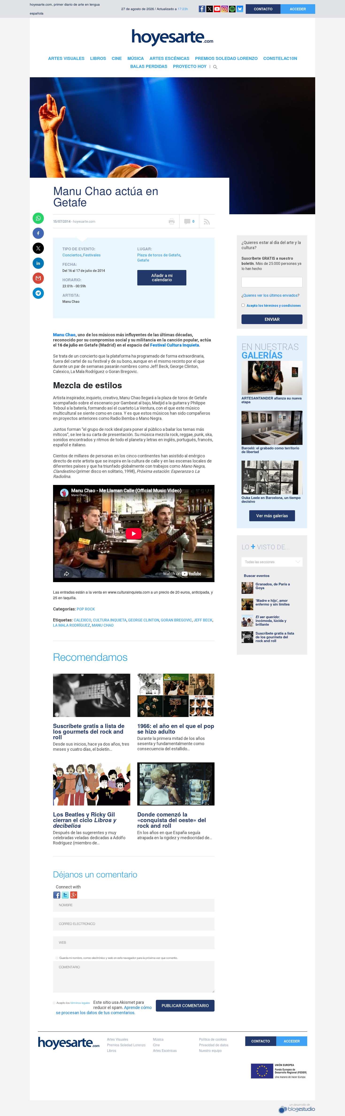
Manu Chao (103, 625)
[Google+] (73, 894)
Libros (111, 1050)
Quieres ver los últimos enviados (270, 295)
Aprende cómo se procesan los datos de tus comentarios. (104, 1010)
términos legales (80, 1003)
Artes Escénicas (165, 1050)
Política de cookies (213, 1039)
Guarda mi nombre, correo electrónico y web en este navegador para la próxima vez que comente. (118, 958)
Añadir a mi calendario (161, 277)
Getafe (143, 260)
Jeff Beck (203, 620)
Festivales (92, 255)
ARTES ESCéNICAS (169, 58)
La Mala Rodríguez (71, 625)
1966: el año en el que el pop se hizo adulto (175, 728)
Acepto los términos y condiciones (274, 305)
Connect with (68, 886)
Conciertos (72, 255)
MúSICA (135, 58)
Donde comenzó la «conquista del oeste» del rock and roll (171, 819)
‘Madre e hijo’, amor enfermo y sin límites (273, 602)
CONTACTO (263, 9)
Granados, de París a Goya (273, 586)
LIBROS (98, 58)
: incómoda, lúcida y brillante (271, 620)
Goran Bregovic (176, 620)
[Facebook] (57, 894)
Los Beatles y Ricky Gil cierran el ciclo (84, 819)
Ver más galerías (272, 515)
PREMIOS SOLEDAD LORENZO (226, 58)
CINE (117, 58)
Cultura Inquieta (109, 620)
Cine (156, 1044)
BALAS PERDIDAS (148, 66)
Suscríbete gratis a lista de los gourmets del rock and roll (88, 731)
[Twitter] (65, 894)
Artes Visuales (117, 1039)
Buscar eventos (256, 575)
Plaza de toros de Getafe (158, 255)
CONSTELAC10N (280, 58)
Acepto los (73, 1003)
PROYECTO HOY (190, 66)
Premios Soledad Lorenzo (126, 1044)
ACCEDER (298, 9)
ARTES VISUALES (66, 58)
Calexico (82, 620)
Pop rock (86, 609)
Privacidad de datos (213, 1044)
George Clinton (143, 620)
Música (158, 1039)
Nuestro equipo (210, 1050)
